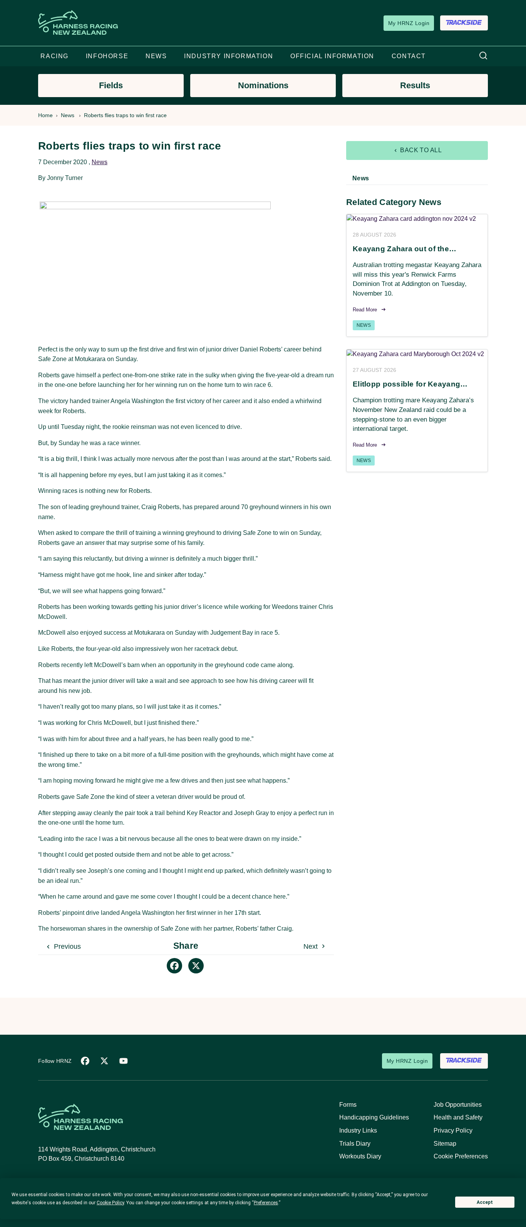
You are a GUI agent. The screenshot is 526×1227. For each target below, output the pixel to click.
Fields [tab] (111, 85)
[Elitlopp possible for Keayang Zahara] (417, 354)
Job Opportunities (458, 1104)
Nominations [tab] (263, 85)
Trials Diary (354, 1143)
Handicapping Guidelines (374, 1117)
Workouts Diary (360, 1156)
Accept (485, 1202)
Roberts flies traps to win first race (125, 115)
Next (311, 946)
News (67, 115)
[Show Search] (483, 56)
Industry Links (358, 1130)
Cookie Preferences (461, 1156)
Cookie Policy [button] (110, 1202)
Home (45, 115)
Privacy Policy (453, 1130)
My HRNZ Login (408, 23)
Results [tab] (415, 85)
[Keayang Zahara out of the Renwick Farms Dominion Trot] (417, 219)
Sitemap (445, 1143)
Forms (348, 1104)
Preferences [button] (266, 1202)
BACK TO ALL (420, 150)
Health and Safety (458, 1117)
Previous (66, 946)
